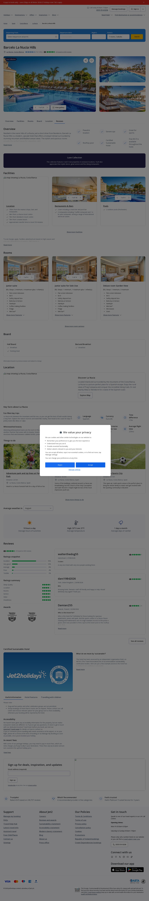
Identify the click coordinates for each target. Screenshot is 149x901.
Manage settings (74, 469)
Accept (90, 465)
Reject (60, 465)
